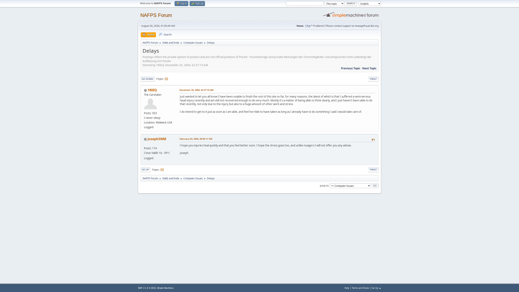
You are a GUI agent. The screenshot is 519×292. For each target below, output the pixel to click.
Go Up (145, 169)
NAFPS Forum (156, 15)
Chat (308, 26)
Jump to (324, 185)
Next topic (369, 68)
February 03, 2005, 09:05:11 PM (195, 138)
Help (346, 287)
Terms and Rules (360, 287)
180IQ (152, 90)
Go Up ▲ (376, 287)
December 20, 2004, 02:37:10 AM (196, 89)
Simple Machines (165, 288)
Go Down (147, 79)
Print (373, 79)
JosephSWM (157, 139)
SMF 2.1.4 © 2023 (147, 288)
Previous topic (350, 68)
